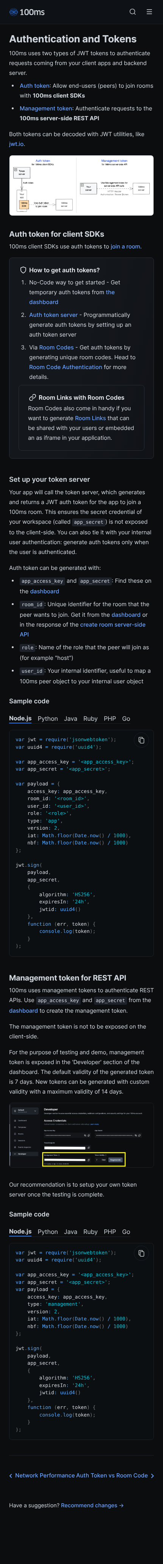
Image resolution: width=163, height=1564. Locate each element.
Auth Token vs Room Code (112, 1475)
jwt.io (16, 143)
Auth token (34, 85)
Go (126, 718)
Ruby (90, 718)
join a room (125, 246)
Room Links (90, 418)
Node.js (20, 718)
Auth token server (53, 314)
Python (48, 718)
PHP (110, 718)
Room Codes (56, 347)
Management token (46, 108)
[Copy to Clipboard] (141, 740)
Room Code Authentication (65, 367)
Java (70, 718)
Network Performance (45, 1475)
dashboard (44, 591)
